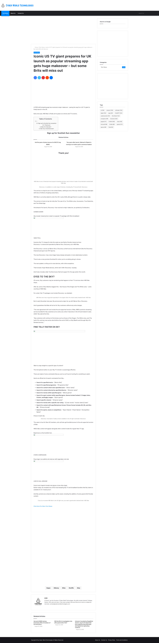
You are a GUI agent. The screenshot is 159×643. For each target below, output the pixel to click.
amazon (110, 110)
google (103, 121)
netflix (72, 588)
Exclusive (113, 118)
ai (102, 110)
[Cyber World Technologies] (17, 5)
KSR (45, 598)
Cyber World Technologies (46, 640)
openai (120, 124)
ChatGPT (118, 113)
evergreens (104, 118)
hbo (64, 588)
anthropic (118, 110)
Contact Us (21, 13)
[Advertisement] (63, 29)
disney (57, 588)
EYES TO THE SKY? (46, 127)
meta (119, 121)
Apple (103, 113)
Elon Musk (116, 116)
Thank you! (47, 125)
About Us (13, 13)
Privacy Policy (111, 640)
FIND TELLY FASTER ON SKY (47, 128)
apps (48, 588)
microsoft (104, 124)
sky (79, 588)
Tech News (5, 13)
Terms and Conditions (122, 640)
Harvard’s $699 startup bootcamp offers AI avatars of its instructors (42, 622)
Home (36, 47)
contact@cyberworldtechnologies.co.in (60, 604)
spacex (103, 127)
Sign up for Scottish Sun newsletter (47, 123)
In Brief (112, 121)
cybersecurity (105, 116)
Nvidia (112, 124)
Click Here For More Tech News (43, 506)
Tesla (110, 127)
